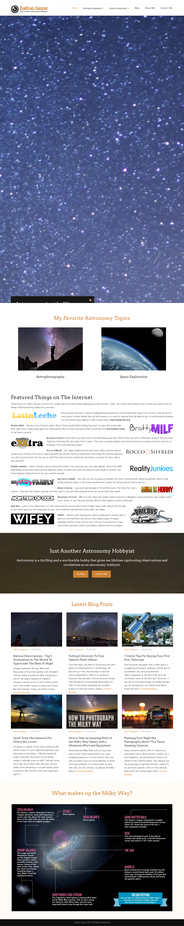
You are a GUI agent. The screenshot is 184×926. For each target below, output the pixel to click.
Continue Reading (21, 693)
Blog (137, 8)
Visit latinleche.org (120, 420)
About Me (150, 8)
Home (74, 8)
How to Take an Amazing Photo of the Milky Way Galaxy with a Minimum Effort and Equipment (90, 741)
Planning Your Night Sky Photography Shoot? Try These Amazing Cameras (144, 741)
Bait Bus (15, 506)
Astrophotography (92, 8)
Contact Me (166, 8)
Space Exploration (118, 8)
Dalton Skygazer (20, 649)
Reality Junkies (19, 466)
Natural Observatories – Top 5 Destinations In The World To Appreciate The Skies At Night (33, 659)
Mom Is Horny (64, 488)
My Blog (81, 574)
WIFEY (60, 515)
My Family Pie (49, 754)
